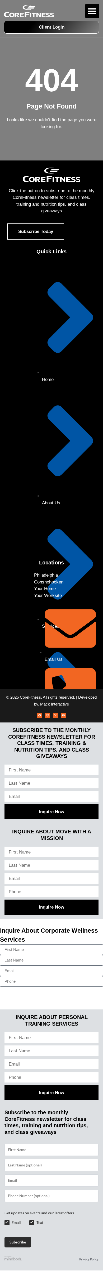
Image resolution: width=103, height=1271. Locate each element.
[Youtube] (63, 715)
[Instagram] (47, 715)
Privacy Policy (89, 1259)
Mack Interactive (54, 704)
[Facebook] (39, 715)
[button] (92, 11)
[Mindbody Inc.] (13, 1259)
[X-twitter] (55, 715)
